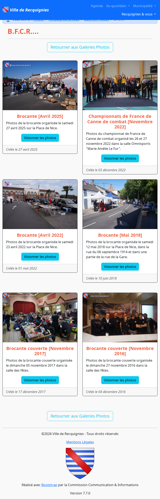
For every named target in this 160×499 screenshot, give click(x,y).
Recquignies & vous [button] (137, 14)
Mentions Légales (80, 442)
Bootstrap (49, 485)
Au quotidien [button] (116, 6)
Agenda (97, 6)
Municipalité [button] (143, 6)
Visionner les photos (40, 138)
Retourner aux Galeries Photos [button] (80, 47)
